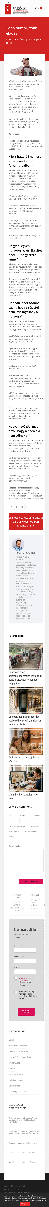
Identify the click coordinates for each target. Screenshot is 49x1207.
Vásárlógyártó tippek (17, 1092)
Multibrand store (15, 1063)
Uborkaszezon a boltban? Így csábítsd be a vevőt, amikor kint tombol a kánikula (24, 1132)
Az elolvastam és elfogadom (25, 981)
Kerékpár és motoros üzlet (20, 1057)
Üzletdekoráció (15, 1086)
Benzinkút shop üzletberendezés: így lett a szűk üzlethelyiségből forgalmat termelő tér (24, 1120)
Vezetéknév (19, 946)
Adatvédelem (41, 1200)
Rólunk (12, 1069)
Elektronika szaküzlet (18, 1046)
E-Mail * (23, 816)
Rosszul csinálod (16, 1074)
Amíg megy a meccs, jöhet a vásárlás (23, 1143)
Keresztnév (19, 956)
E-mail (17, 967)
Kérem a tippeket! (26, 1012)
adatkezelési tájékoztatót (25, 979)
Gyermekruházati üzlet (18, 1051)
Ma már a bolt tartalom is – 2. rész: (22, 1162)
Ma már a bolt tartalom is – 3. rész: (22, 1152)
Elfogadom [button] (24, 1204)
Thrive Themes (23, 1193)
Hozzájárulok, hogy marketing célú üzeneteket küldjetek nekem (28, 995)
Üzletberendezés (16, 1080)
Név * (11, 816)
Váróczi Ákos (18, 39)
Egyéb (11, 1040)
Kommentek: (14, 846)
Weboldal (36, 816)
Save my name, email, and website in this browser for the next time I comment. (24, 832)
